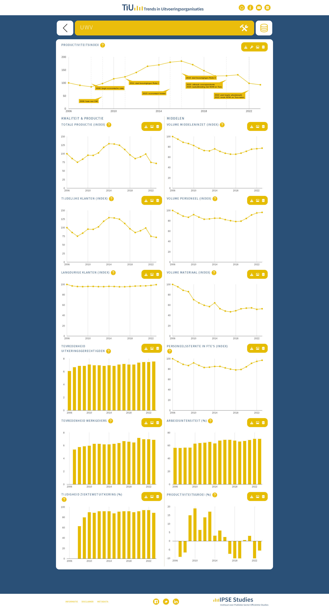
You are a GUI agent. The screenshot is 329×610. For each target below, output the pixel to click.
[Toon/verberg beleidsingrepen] (251, 47)
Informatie (71, 601)
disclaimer (87, 601)
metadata (102, 601)
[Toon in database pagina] (263, 47)
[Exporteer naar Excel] (245, 47)
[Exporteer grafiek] (257, 47)
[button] (268, 7)
